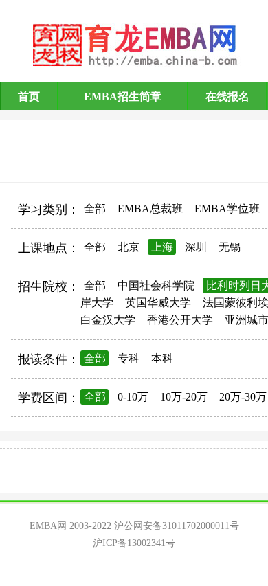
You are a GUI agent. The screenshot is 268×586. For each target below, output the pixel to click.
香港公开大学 (180, 320)
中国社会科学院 (156, 285)
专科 (128, 358)
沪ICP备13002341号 (134, 543)
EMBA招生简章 (122, 96)
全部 (95, 208)
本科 (162, 358)
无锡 (230, 247)
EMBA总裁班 (150, 208)
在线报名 (227, 96)
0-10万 (133, 397)
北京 (128, 247)
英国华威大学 (158, 302)
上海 (162, 247)
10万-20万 (184, 397)
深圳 (196, 247)
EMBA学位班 (227, 208)
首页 (29, 96)
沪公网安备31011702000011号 (176, 526)
